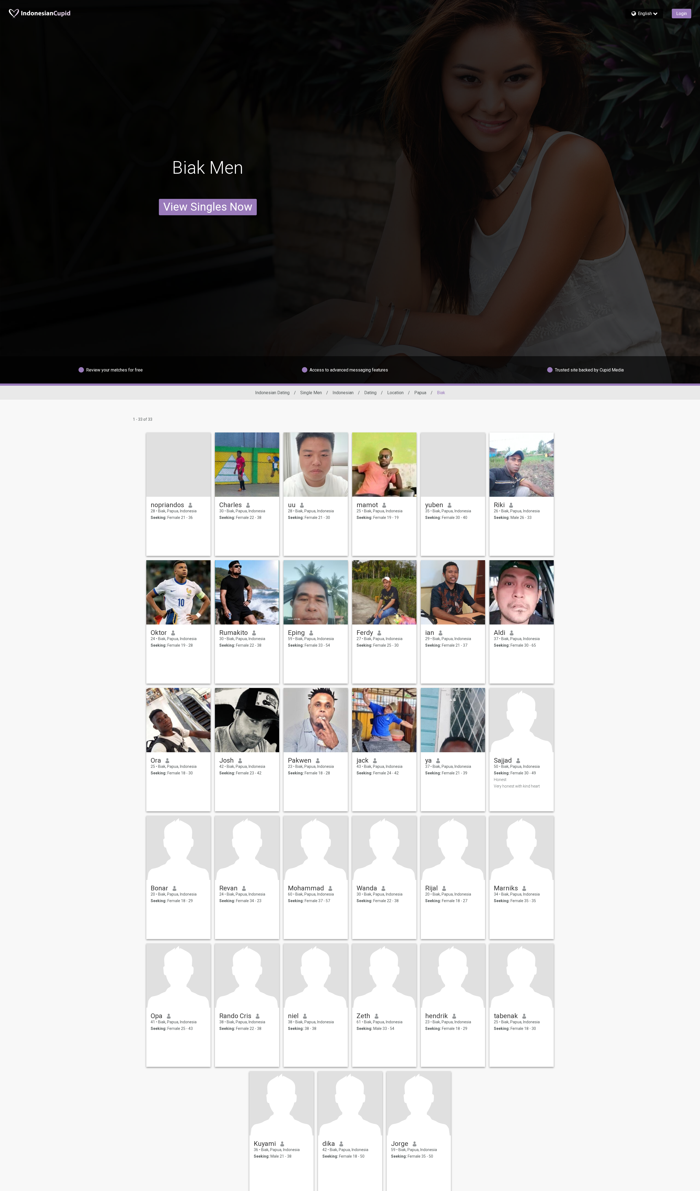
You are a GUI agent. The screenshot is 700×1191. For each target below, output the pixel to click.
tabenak (506, 1016)
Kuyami (265, 1144)
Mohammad (306, 888)
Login (681, 13)
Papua (420, 392)
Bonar (159, 888)
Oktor (159, 633)
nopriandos (167, 505)
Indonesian (343, 392)
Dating (370, 392)
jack (363, 760)
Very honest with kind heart (517, 786)
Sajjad (503, 760)
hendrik (436, 1016)
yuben (434, 505)
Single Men (311, 392)
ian (429, 633)
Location (395, 392)
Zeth (363, 1016)
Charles (230, 505)
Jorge (399, 1144)
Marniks (506, 888)
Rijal (431, 888)
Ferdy (365, 633)
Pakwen (299, 760)
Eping (296, 633)
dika (328, 1144)
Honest (500, 779)
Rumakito (233, 633)
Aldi (499, 633)
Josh (226, 760)
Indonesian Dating (272, 392)
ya (428, 760)
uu (292, 505)
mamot (367, 505)
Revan (228, 888)
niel (293, 1016)
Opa (156, 1016)
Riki (499, 505)
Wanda (367, 888)
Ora (156, 760)
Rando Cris (235, 1016)
